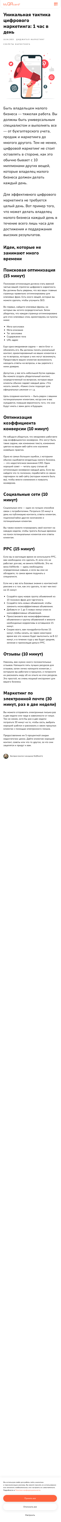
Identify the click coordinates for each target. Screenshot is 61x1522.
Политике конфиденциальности (27, 1490)
